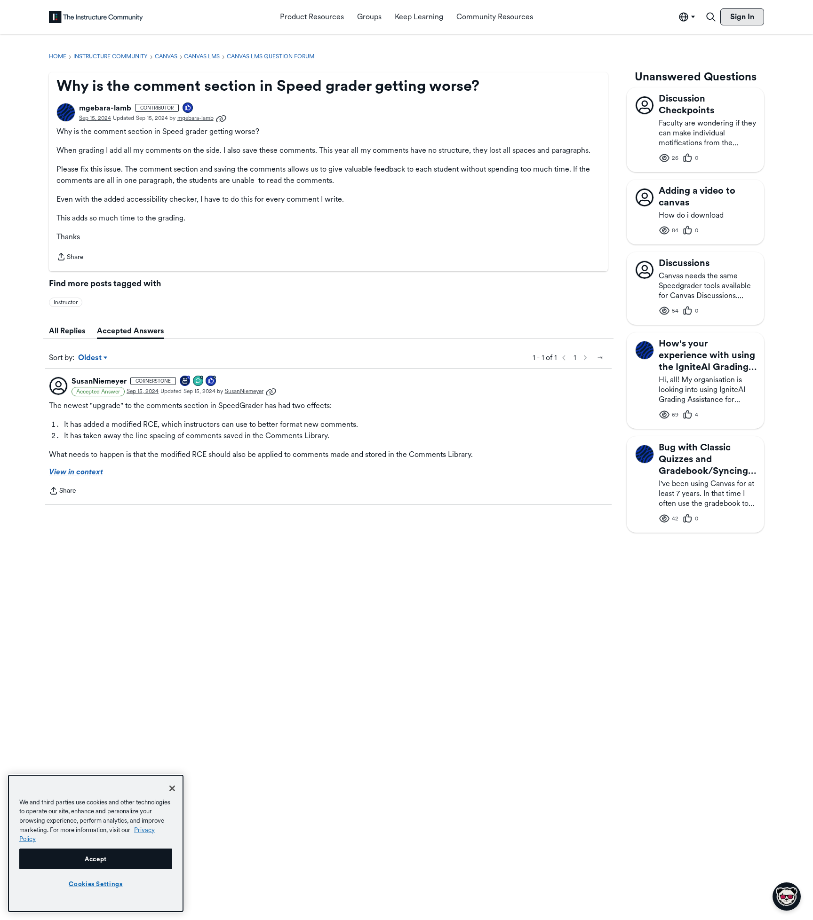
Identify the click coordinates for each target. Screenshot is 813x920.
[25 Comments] (198, 381)
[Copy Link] (221, 118)
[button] (65, 112)
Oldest (90, 358)
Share (70, 257)
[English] (96, 17)
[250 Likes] (211, 381)
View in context (76, 471)
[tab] (67, 331)
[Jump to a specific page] (600, 357)
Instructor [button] (66, 302)
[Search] (710, 16)
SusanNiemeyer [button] (99, 381)
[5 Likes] (188, 108)
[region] (96, 843)
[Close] (172, 788)
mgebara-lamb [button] (105, 107)
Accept (96, 859)
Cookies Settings (96, 884)
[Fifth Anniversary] (185, 381)
